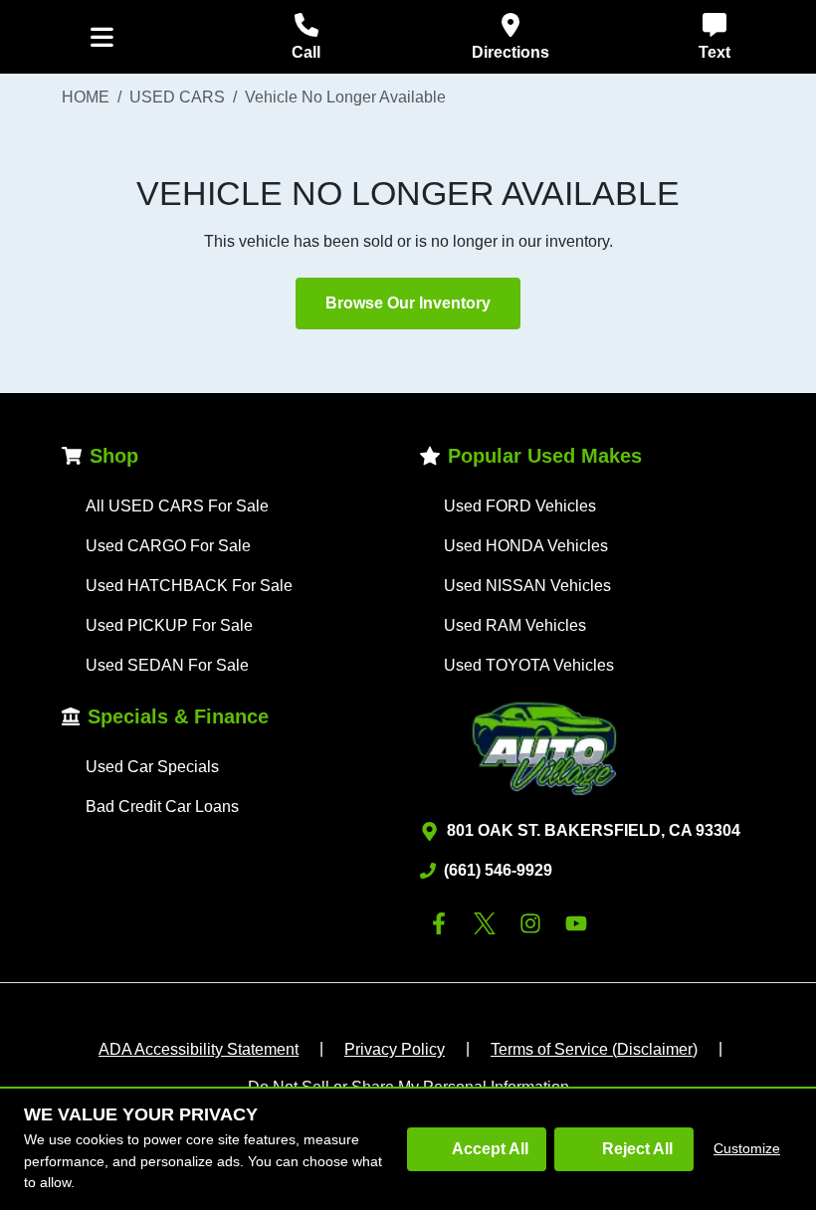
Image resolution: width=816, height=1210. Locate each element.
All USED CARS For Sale (177, 506)
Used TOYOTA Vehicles (529, 665)
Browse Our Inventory (408, 303)
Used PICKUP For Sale (169, 625)
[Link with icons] (443, 923)
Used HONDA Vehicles (526, 545)
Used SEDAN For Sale (167, 665)
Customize (747, 1148)
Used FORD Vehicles (520, 506)
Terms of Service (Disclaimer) (594, 1049)
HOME (85, 97)
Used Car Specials (152, 766)
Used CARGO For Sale (168, 545)
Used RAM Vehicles (515, 625)
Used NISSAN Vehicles (527, 585)
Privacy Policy (394, 1049)
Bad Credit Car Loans (162, 806)
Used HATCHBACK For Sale (189, 585)
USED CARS (177, 97)
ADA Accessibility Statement (199, 1049)
